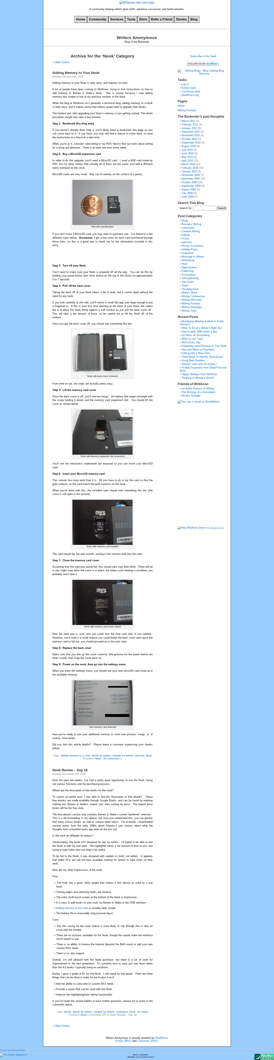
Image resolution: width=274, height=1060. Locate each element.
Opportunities (189, 267)
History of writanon (192, 245)
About (181, 105)
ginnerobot (219, 528)
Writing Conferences (193, 296)
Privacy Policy (18, 1050)
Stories (181, 19)
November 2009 (191, 178)
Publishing (188, 271)
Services (116, 19)
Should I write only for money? (199, 363)
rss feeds (142, 1011)
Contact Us (5, 1050)
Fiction (185, 238)
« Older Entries (61, 62)
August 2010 (188, 146)
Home (80, 19)
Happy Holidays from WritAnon (199, 374)
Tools (131, 19)
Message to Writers (193, 256)
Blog (194, 19)
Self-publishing (190, 278)
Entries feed (189, 87)
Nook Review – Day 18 (69, 770)
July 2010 (187, 149)
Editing (186, 234)
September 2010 (191, 142)
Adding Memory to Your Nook (75, 73)
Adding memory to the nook (72, 908)
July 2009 (187, 193)
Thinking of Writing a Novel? (198, 377)
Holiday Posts (190, 249)
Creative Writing (191, 231)
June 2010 (188, 153)
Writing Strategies (192, 307)
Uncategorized (190, 289)
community (188, 227)
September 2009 (191, 185)
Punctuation (188, 274)
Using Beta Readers (193, 360)
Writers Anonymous (137, 37)
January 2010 (189, 171)
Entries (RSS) (123, 1040)
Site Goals (188, 281)
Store (143, 19)
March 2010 (188, 164)
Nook (149, 755)
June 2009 (188, 196)
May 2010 (187, 156)
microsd (139, 755)
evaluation (122, 1011)
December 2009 (191, 175)
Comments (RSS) (147, 1040)
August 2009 (188, 189)
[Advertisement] (194, 466)
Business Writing (191, 224)
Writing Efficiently (192, 299)
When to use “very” (193, 338)
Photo (208, 528)
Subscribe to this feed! (202, 56)
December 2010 (191, 131)
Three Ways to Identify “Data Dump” (202, 356)
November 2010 (191, 135)
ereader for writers (123, 755)
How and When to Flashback (198, 349)
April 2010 (187, 160)
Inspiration (188, 252)
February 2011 (190, 124)
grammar (187, 242)
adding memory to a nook (75, 755)
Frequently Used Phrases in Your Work (204, 345)
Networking (188, 260)
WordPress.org (190, 95)
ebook (67, 1011)
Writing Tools (189, 310)
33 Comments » (112, 758)
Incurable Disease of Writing (198, 388)
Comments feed (191, 91)
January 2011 (189, 128)
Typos (185, 285)
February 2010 (190, 167)
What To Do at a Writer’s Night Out (202, 327)
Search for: (185, 208)
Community (98, 19)
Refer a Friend (161, 19)
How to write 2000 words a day (199, 331)
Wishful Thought (191, 395)
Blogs (185, 220)
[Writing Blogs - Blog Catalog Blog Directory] (203, 73)
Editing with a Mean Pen (196, 353)
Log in (185, 84)
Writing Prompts (187, 110)
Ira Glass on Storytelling (196, 335)
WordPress (161, 1037)
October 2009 (189, 182)
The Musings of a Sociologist (198, 392)
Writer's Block (190, 292)
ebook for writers (101, 755)
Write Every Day (191, 342)
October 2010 (189, 138)
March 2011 (188, 120)
